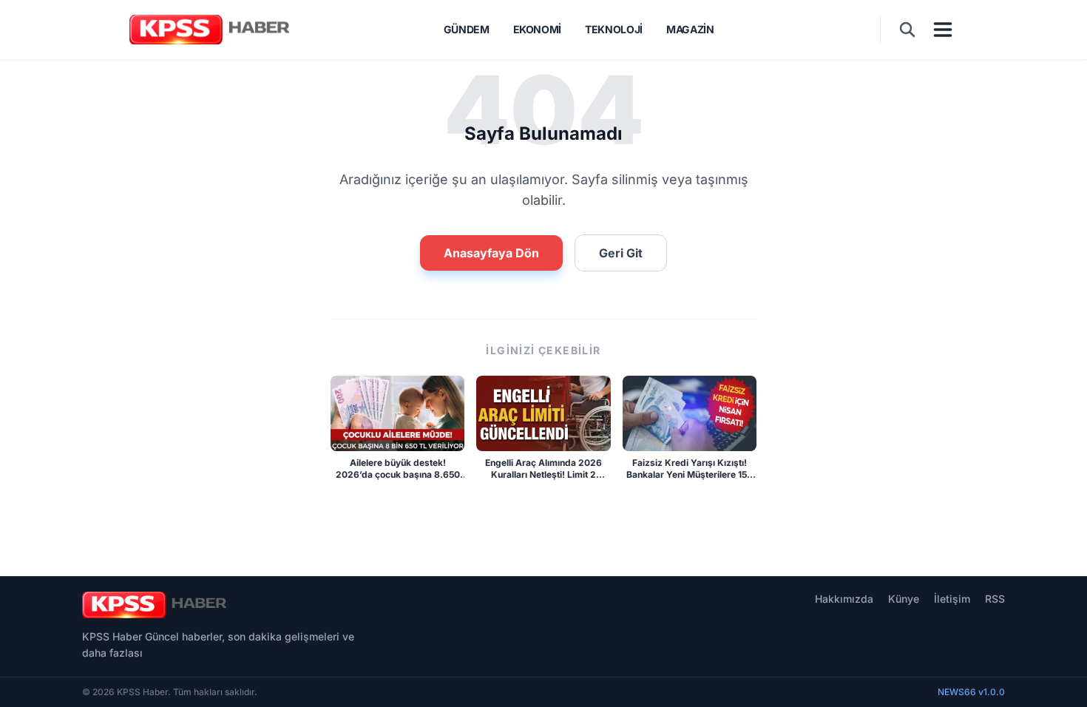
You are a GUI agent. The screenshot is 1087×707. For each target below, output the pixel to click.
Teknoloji (614, 29)
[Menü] (943, 29)
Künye (903, 598)
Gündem (467, 29)
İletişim (952, 598)
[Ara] (907, 29)
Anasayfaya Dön (491, 253)
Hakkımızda (844, 598)
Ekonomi (537, 29)
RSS (995, 598)
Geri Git (621, 253)
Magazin (690, 29)
